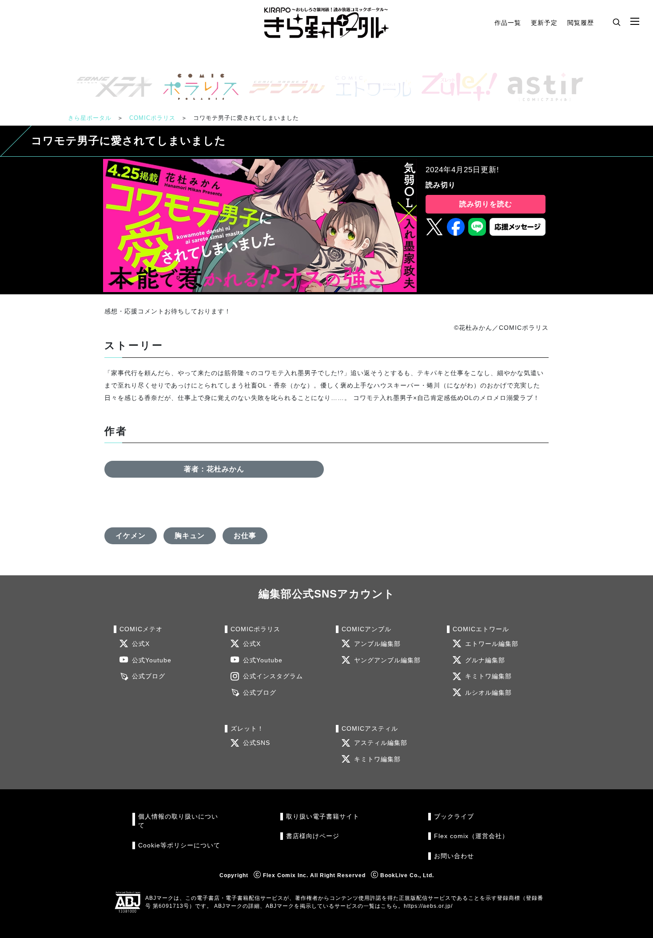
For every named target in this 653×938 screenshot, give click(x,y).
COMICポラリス (152, 118)
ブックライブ (454, 816)
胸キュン (190, 535)
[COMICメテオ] (111, 86)
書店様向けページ (312, 836)
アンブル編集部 (377, 644)
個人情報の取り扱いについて (178, 821)
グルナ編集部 (485, 660)
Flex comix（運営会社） (471, 836)
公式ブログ (148, 676)
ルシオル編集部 (488, 692)
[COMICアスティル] (542, 86)
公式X (141, 644)
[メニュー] (634, 21)
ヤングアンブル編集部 (387, 660)
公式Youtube (151, 660)
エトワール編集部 (491, 644)
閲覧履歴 (580, 22)
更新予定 (544, 22)
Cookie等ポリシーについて (179, 845)
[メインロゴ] (326, 23)
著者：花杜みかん (214, 469)
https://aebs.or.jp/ (428, 906)
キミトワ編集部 (488, 676)
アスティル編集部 (380, 743)
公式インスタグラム (273, 676)
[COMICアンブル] (283, 86)
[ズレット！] (456, 86)
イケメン (130, 535)
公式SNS (256, 743)
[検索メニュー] (616, 21)
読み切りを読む (485, 204)
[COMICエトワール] (369, 86)
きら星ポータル (89, 118)
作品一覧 (507, 22)
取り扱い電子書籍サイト (322, 816)
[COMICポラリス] (197, 86)
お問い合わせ (454, 856)
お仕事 (245, 535)
